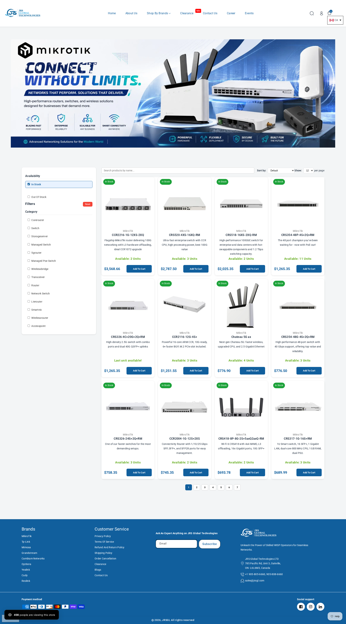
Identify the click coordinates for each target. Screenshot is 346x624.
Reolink (26, 580)
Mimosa (26, 547)
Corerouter (37, 220)
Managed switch (41, 244)
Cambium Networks (33, 558)
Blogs (98, 569)
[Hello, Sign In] (321, 13)
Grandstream (29, 552)
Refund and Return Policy (109, 547)
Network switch (40, 293)
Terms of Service (104, 541)
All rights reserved (182, 620)
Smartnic (36, 309)
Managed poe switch (43, 260)
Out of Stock (38, 197)
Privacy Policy (103, 536)
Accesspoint (38, 326)
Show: (298, 170)
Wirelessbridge (39, 269)
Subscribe (209, 544)
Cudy (25, 575)
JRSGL (166, 620)
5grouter (36, 252)
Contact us (101, 575)
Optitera (26, 564)
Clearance (100, 564)
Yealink (26, 569)
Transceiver (38, 277)
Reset (87, 204)
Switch (35, 228)
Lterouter (36, 301)
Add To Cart (139, 269)
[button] (159, 13)
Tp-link (26, 541)
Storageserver (39, 236)
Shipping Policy (103, 552)
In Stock (36, 184)
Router (35, 285)
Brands (28, 529)
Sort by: (261, 170)
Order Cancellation (105, 558)
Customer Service (112, 529)
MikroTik (27, 536)
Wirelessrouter (39, 317)
